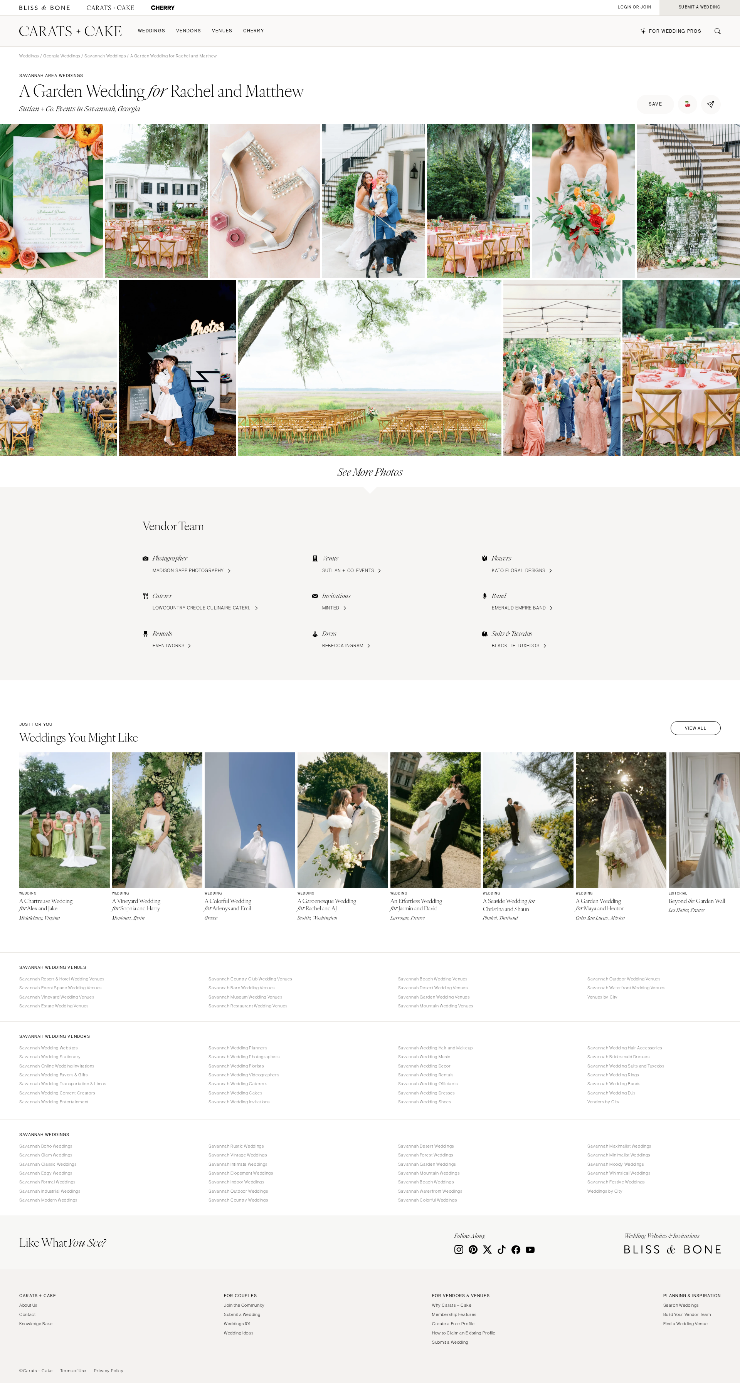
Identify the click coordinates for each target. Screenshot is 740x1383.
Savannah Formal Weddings (47, 1182)
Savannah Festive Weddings (616, 1182)
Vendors (188, 31)
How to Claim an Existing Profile (464, 1333)
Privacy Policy (109, 1370)
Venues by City (602, 997)
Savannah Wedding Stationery (50, 1056)
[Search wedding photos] (163, 7)
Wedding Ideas (238, 1333)
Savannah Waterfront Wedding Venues (626, 987)
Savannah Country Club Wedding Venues (250, 979)
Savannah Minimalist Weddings (618, 1155)
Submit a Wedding (242, 1314)
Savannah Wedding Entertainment (54, 1101)
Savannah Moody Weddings (615, 1164)
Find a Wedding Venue (685, 1323)
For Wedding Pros (675, 31)
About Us (28, 1305)
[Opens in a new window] (44, 7)
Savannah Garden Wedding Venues (434, 997)
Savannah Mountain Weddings (428, 1173)
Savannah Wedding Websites (48, 1048)
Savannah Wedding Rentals (426, 1074)
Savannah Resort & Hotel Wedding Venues (61, 979)
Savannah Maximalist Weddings (619, 1146)
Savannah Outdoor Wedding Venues (624, 979)
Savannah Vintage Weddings (238, 1155)
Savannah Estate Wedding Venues (54, 1006)
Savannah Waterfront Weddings (430, 1191)
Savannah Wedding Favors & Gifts (53, 1074)
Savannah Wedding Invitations (239, 1101)
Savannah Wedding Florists (236, 1066)
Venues (222, 31)
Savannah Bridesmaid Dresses (618, 1056)
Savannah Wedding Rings (613, 1074)
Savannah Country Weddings (238, 1200)
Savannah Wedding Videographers (244, 1074)
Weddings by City (604, 1191)
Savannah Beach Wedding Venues (433, 979)
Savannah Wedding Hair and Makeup (435, 1048)
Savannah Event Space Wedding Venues (60, 987)
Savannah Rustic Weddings (236, 1146)
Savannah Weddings (105, 56)
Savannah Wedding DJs (611, 1093)
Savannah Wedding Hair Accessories (624, 1048)
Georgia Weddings (61, 56)
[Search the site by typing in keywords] (714, 31)
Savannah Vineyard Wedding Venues (56, 997)
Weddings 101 (237, 1323)
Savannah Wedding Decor (424, 1066)
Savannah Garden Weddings (427, 1164)
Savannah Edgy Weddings (45, 1173)
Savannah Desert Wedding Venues (433, 987)
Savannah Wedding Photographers (244, 1056)
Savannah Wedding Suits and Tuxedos (625, 1066)
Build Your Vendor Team (687, 1314)
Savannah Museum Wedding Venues (245, 997)
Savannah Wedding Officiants (428, 1083)
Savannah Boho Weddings (45, 1146)
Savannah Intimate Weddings (238, 1164)
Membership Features (454, 1314)
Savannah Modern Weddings (48, 1200)
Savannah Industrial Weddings (50, 1191)
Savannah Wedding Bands (614, 1083)
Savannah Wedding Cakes (235, 1093)
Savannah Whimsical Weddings (618, 1173)
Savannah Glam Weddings (45, 1155)
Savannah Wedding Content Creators (57, 1093)
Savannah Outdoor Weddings (238, 1191)
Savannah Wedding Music (424, 1056)
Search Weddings (681, 1305)
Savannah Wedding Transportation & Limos (62, 1083)
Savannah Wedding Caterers (238, 1083)
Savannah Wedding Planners (238, 1048)
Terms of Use (73, 1370)
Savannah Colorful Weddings (427, 1200)
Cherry (253, 31)
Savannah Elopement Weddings (241, 1173)
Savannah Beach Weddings (426, 1182)
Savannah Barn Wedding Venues (242, 987)
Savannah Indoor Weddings (236, 1182)
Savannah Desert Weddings (426, 1146)
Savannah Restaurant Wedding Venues (248, 1006)
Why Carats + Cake (452, 1305)
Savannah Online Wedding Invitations (56, 1066)
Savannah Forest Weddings (425, 1155)
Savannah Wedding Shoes (424, 1101)
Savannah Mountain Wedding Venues (435, 1006)
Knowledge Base (36, 1323)
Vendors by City (603, 1101)
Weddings (151, 31)
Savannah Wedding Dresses (426, 1093)
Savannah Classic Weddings (48, 1164)
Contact (27, 1314)
